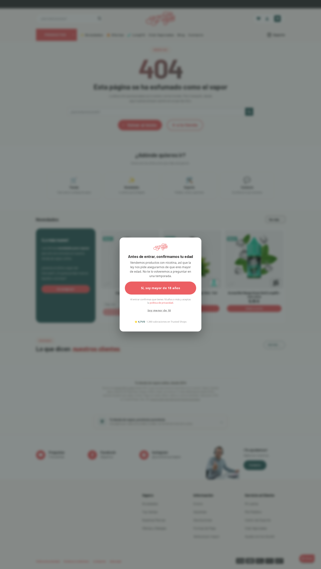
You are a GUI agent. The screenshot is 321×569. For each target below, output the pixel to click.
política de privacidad (161, 302)
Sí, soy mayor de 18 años (160, 288)
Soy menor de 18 (159, 310)
